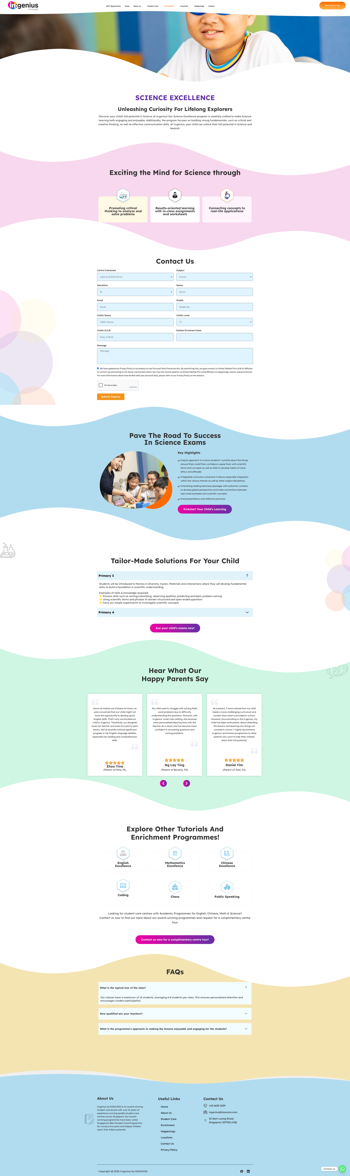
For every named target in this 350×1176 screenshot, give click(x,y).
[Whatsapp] (342, 1169)
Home (127, 6)
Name (179, 285)
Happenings (199, 6)
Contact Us (167, 1143)
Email (100, 300)
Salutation (102, 285)
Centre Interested (106, 270)
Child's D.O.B (103, 330)
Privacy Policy (169, 1149)
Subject (180, 270)
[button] (175, 575)
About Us (137, 6)
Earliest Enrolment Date (188, 330)
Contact (211, 6)
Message (101, 345)
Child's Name (104, 315)
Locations (184, 6)
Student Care (152, 6)
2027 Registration (113, 6)
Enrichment (169, 6)
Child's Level (182, 315)
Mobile (179, 300)
